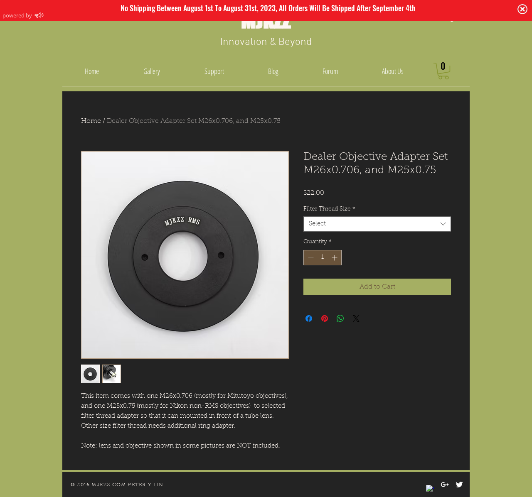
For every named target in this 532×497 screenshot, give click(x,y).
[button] (443, 71)
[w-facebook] (430, 489)
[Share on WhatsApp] (340, 318)
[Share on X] (356, 318)
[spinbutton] (322, 257)
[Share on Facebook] (309, 318)
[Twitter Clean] (459, 484)
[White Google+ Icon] (445, 484)
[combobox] (377, 224)
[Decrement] (310, 257)
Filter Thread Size (329, 209)
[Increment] (335, 257)
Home (91, 121)
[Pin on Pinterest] (325, 318)
